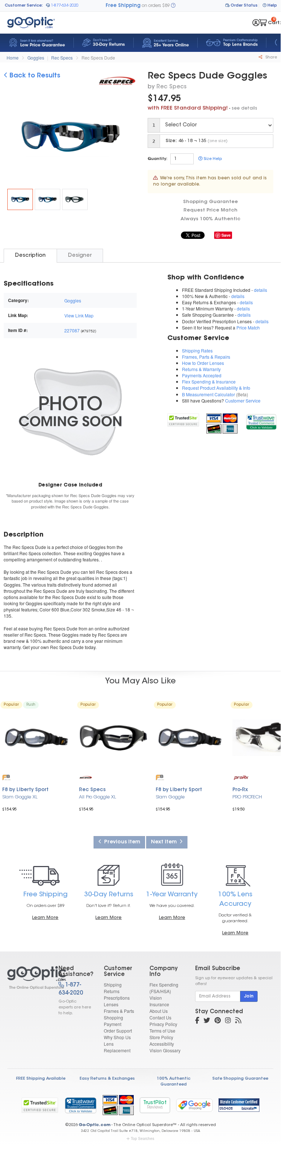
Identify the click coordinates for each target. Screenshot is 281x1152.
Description (30, 255)
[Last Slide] (12, 137)
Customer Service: (24, 6)
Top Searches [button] (142, 1138)
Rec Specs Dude (98, 57)
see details (244, 108)
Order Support (118, 1030)
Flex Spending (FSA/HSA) (163, 987)
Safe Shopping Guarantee (240, 1079)
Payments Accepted (201, 375)
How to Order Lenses (203, 363)
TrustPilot (155, 1105)
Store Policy (161, 1037)
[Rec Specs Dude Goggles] (20, 199)
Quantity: (157, 159)
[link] (261, 420)
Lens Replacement (117, 1047)
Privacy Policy (163, 1024)
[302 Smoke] (75, 199)
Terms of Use (162, 1030)
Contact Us (160, 1017)
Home (13, 57)
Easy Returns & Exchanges (107, 1079)
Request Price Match (210, 210)
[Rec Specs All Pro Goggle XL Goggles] (113, 737)
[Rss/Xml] (238, 1021)
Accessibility (161, 1044)
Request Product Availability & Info (216, 388)
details (260, 290)
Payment (112, 1024)
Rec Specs (62, 57)
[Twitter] (207, 1021)
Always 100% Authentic (210, 219)
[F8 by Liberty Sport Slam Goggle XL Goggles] (36, 737)
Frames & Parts (119, 1011)
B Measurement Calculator (208, 394)
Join (249, 996)
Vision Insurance (159, 1001)
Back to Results (34, 76)
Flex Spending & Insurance (209, 381)
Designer (80, 255)
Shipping (113, 984)
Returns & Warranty (201, 369)
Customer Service (243, 400)
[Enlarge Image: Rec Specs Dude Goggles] (75, 138)
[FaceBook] (197, 1021)
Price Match (248, 327)
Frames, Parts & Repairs (206, 357)
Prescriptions (117, 998)
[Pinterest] (217, 1021)
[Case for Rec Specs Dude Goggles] (70, 411)
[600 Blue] (47, 199)
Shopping (113, 1017)
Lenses (111, 1004)
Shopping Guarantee (210, 201)
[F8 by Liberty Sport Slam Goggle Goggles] (190, 737)
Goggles (35, 57)
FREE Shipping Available (40, 1079)
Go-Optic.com (94, 1125)
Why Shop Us (117, 1037)
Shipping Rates (197, 350)
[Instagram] (228, 1021)
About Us (158, 1011)
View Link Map (79, 315)
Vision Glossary (165, 1050)
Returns (111, 991)
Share (270, 58)
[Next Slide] (128, 137)
